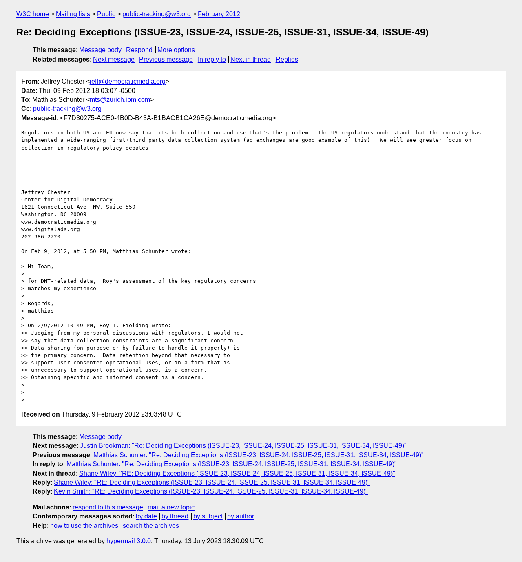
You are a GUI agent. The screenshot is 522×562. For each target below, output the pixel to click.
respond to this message (108, 507)
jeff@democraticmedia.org (128, 81)
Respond (139, 49)
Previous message (166, 59)
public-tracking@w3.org (156, 14)
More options (176, 49)
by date (146, 516)
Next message (114, 59)
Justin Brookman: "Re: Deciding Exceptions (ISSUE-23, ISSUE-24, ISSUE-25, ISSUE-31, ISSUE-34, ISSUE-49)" (243, 445)
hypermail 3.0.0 (128, 541)
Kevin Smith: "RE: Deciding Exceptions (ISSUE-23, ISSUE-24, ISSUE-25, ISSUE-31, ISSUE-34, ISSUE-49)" (211, 491)
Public (106, 14)
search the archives (151, 525)
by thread (174, 516)
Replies (287, 59)
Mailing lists (73, 14)
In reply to (212, 59)
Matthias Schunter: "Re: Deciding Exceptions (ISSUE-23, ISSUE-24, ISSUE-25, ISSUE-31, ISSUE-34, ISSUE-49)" (258, 455)
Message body (100, 49)
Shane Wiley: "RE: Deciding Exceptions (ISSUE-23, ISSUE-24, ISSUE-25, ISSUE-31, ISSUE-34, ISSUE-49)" (237, 473)
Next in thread (250, 59)
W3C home (32, 14)
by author (240, 516)
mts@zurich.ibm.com (120, 99)
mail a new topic (171, 507)
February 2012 (219, 14)
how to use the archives (84, 525)
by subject (208, 516)
